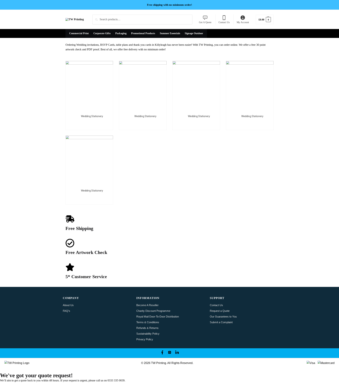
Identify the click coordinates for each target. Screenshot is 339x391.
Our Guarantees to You (223, 316)
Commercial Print (79, 33)
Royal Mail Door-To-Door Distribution (157, 316)
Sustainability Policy (147, 333)
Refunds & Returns (147, 327)
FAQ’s (66, 310)
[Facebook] (162, 353)
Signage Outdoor (194, 33)
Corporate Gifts (102, 33)
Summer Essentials (170, 33)
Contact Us (224, 22)
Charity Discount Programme (153, 310)
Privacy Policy (144, 339)
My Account (243, 22)
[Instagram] (170, 353)
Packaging (121, 33)
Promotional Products (143, 33)
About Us (68, 305)
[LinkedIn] (177, 353)
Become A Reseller (147, 305)
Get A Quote (205, 22)
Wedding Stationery (92, 116)
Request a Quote (220, 310)
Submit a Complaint (221, 322)
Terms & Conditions (147, 322)
